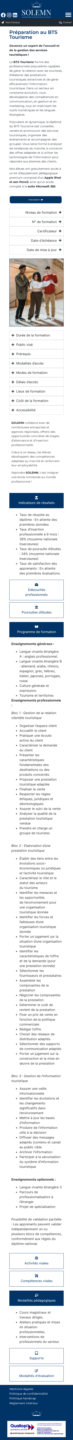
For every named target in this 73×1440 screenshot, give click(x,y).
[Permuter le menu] (68, 14)
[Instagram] (9, 15)
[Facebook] (3, 15)
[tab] (36, 500)
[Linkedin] (15, 15)
